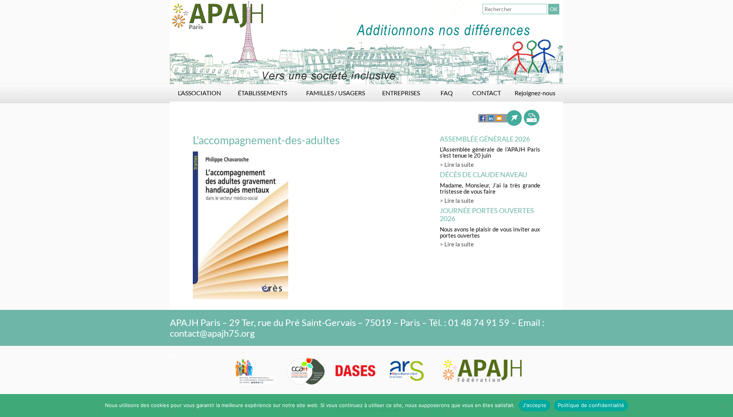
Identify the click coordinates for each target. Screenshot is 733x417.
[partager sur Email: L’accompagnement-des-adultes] (499, 118)
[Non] (723, 405)
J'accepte (534, 405)
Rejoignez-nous (535, 92)
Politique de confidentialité (591, 405)
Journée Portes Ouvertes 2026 (487, 214)
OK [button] (554, 9)
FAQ (447, 92)
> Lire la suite (457, 164)
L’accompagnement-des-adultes (266, 140)
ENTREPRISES (401, 92)
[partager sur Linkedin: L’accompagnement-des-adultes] (490, 118)
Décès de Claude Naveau (483, 174)
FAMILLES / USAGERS (335, 92)
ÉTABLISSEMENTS (262, 92)
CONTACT (486, 92)
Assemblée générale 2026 (485, 139)
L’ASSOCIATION (199, 92)
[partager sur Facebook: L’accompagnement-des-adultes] (482, 118)
